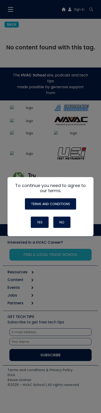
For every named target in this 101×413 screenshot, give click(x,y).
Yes (40, 222)
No (61, 222)
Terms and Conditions (50, 204)
